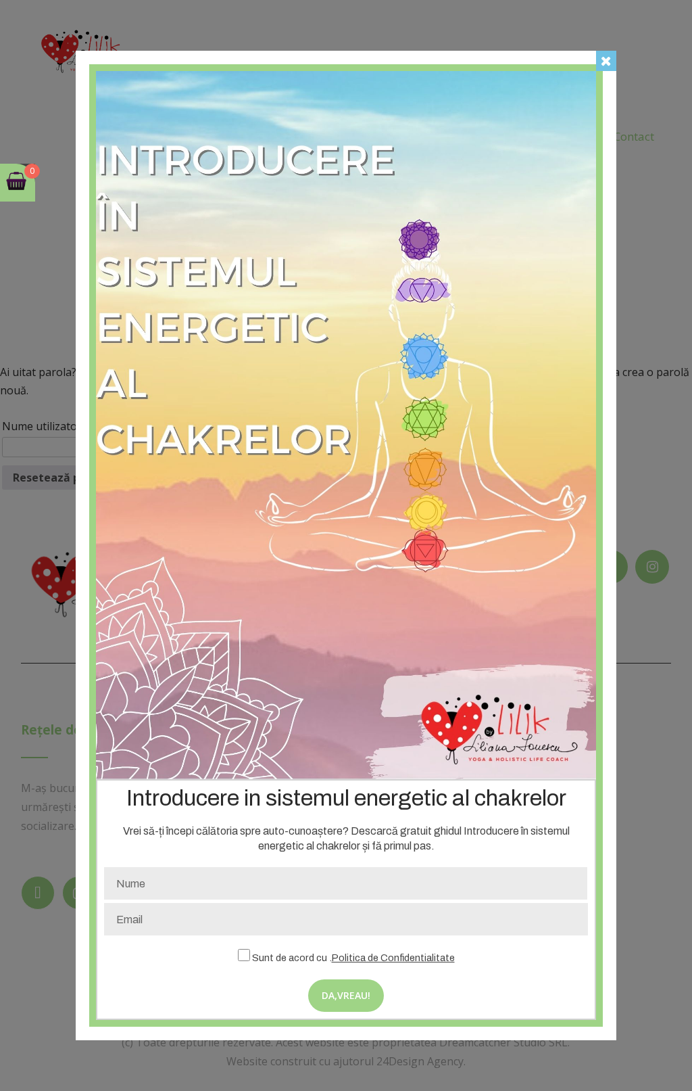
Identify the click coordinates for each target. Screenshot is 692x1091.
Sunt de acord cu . (352, 957)
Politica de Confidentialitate (393, 957)
